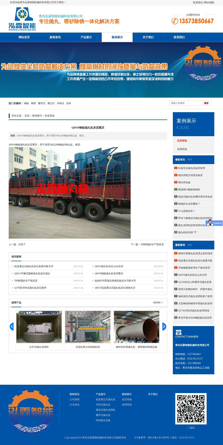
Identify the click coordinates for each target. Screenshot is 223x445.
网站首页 (24, 37)
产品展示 (86, 37)
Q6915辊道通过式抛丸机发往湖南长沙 (115, 288)
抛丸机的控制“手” (187, 232)
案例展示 (117, 37)
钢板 (26, 103)
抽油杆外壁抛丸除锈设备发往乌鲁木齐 (115, 280)
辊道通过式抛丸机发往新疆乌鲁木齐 (33, 266)
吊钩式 (60, 103)
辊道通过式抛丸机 (105, 399)
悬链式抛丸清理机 (105, 410)
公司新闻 (74, 399)
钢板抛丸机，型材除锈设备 (136, 347)
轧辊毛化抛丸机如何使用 (191, 168)
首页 (27, 115)
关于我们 (148, 37)
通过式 (51, 103)
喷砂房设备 (184, 182)
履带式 (41, 103)
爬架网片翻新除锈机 (189, 189)
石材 (68, 103)
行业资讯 (74, 404)
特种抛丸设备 (103, 420)
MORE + (158, 302)
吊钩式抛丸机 (103, 404)
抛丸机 (24, 144)
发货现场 (50, 115)
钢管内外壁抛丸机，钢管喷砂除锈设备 (88, 347)
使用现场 (182, 149)
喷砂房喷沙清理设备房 (190, 175)
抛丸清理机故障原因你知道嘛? (194, 225)
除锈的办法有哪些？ (189, 204)
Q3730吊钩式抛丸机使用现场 (193, 310)
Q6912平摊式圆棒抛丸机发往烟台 (32, 273)
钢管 (33, 103)
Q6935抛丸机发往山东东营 (109, 266)
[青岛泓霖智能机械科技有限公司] (22, 31)
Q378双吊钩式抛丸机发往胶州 (30, 288)
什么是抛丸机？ (186, 211)
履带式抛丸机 (103, 415)
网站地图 (209, 2)
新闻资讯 (55, 37)
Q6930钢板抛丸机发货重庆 (109, 273)
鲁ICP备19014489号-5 (159, 437)
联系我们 (198, 2)
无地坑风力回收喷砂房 (39, 347)
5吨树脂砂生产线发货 (152, 244)
